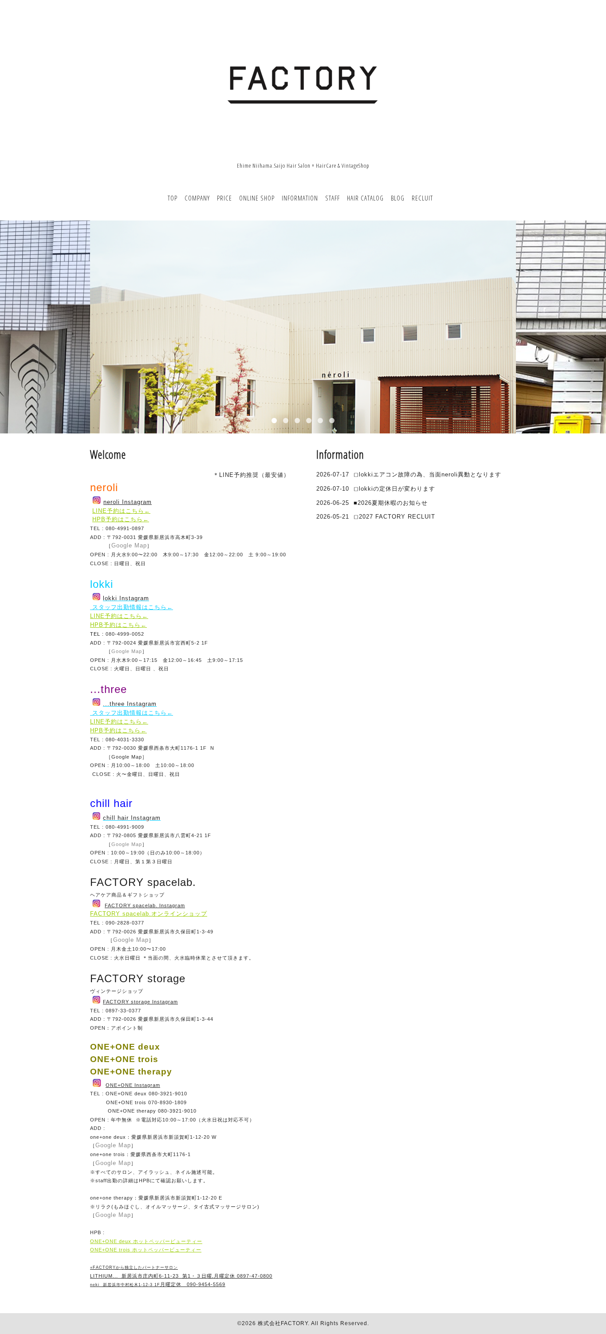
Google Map (129, 545)
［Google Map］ (126, 756)
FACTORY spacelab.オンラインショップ (148, 913)
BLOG (398, 197)
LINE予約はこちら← (121, 511)
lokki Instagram (126, 598)
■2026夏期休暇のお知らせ (391, 503)
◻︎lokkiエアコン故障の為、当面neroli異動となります (427, 474)
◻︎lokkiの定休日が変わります (394, 488)
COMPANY (197, 197)
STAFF (332, 197)
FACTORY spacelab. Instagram (145, 905)
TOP (172, 197)
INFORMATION (300, 197)
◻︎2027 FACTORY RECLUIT (394, 516)
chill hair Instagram (132, 818)
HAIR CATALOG (365, 197)
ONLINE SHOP (257, 197)
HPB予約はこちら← (120, 519)
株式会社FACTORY (283, 1323)
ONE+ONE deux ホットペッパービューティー (146, 1241)
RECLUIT (422, 197)
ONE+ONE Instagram (133, 1085)
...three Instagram (130, 703)
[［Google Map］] (105, 756)
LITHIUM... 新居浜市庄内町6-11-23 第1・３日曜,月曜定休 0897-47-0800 (181, 1276)
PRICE (224, 197)
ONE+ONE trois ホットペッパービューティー (145, 1249)
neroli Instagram (127, 502)
